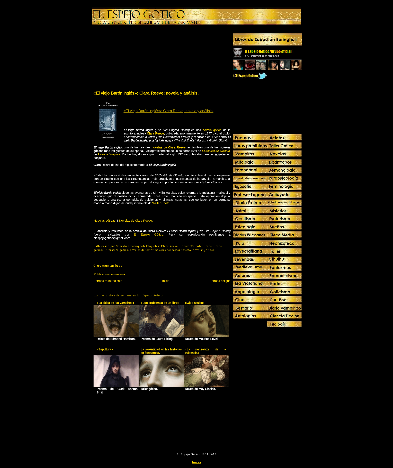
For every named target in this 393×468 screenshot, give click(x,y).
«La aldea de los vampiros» (115, 302)
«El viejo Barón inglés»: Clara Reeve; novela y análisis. (146, 93)
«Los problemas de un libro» (160, 302)
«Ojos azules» (195, 302)
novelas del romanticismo (173, 250)
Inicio (165, 280)
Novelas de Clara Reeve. (136, 220)
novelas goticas (203, 250)
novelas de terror (142, 250)
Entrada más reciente (108, 280)
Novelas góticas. (105, 220)
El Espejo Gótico (148, 234)
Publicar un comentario (109, 274)
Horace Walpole (109, 154)
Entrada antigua (220, 280)
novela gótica (212, 130)
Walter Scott (160, 203)
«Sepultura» (105, 349)
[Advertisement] (127, 58)
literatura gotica (116, 250)
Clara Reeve (169, 246)
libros (207, 246)
